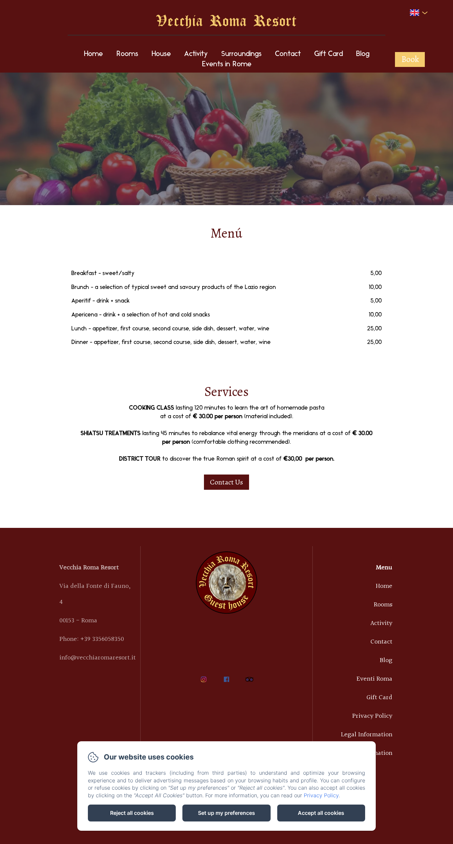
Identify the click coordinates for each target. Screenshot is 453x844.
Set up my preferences (226, 813)
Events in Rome (226, 64)
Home (93, 54)
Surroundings (241, 54)
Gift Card (328, 54)
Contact (288, 54)
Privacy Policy (372, 716)
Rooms (127, 54)
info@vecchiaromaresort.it (97, 657)
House (161, 54)
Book (410, 59)
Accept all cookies (321, 813)
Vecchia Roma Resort (226, 20)
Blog (362, 54)
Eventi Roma (374, 679)
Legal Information (366, 734)
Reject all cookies (132, 813)
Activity (196, 54)
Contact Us (226, 482)
